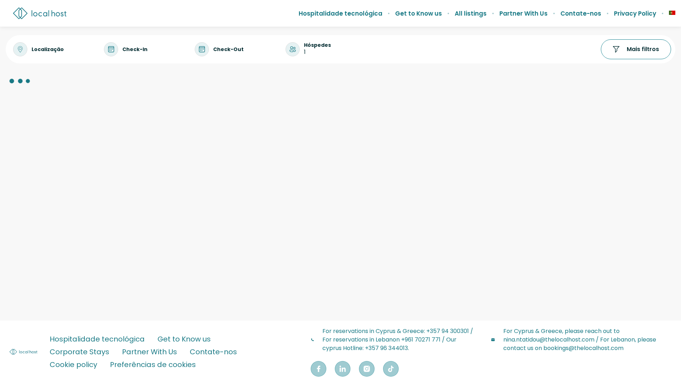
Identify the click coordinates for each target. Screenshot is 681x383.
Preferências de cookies (153, 364)
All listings (471, 13)
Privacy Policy (635, 13)
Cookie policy (73, 364)
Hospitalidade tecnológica (340, 13)
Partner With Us (523, 13)
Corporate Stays (79, 351)
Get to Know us (418, 13)
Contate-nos (580, 13)
